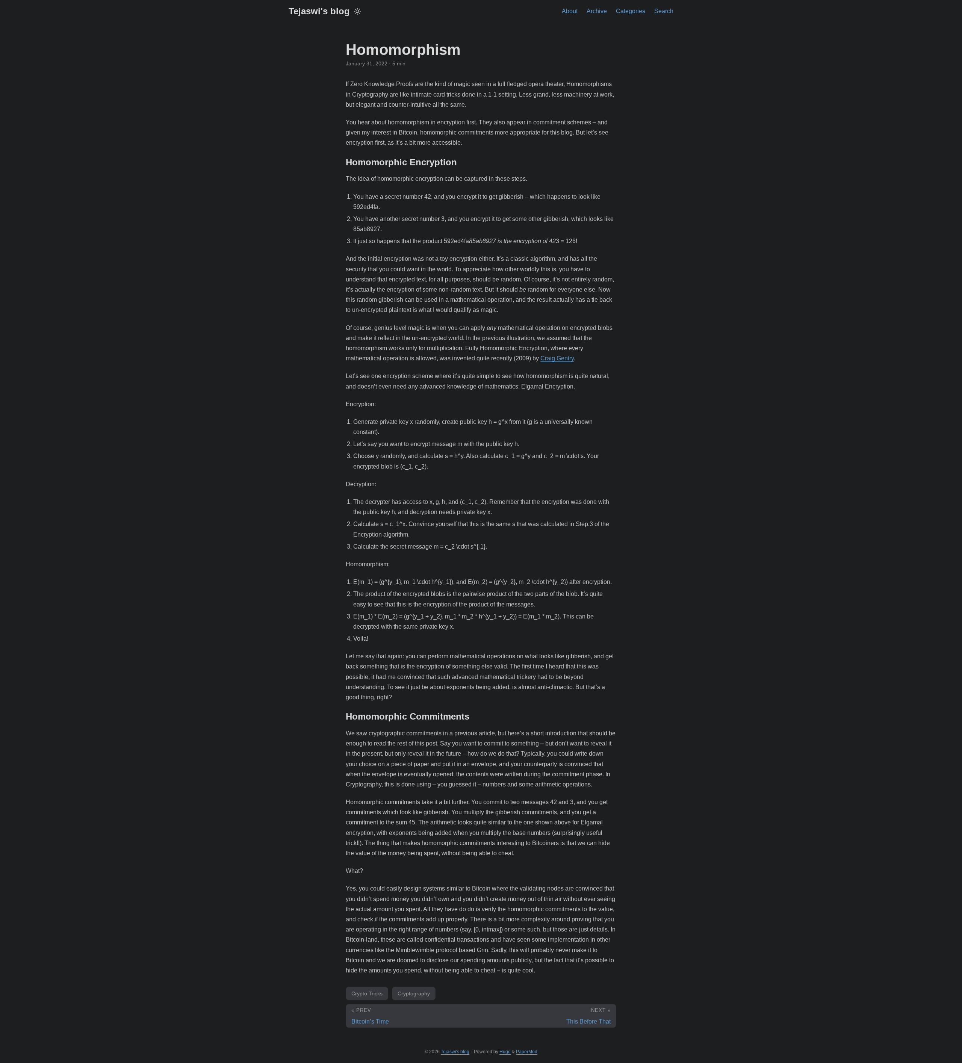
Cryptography (414, 993)
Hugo (505, 1051)
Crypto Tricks (367, 993)
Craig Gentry (557, 358)
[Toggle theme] (357, 11)
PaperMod (526, 1051)
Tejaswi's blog (319, 11)
